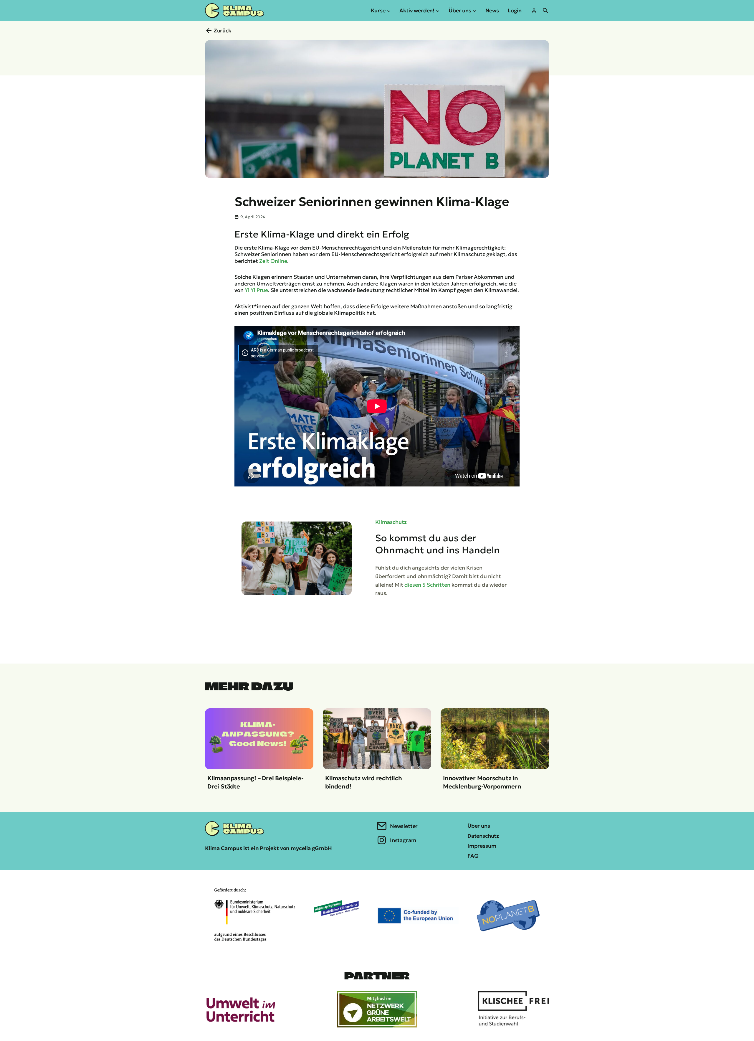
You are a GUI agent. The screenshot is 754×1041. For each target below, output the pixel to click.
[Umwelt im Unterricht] (240, 1009)
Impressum (481, 845)
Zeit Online (273, 261)
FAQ (472, 855)
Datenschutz (483, 835)
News (492, 10)
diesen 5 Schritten (427, 584)
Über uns (478, 825)
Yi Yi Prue (256, 290)
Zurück (222, 30)
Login (515, 10)
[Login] (534, 10)
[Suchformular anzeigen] (545, 10)
